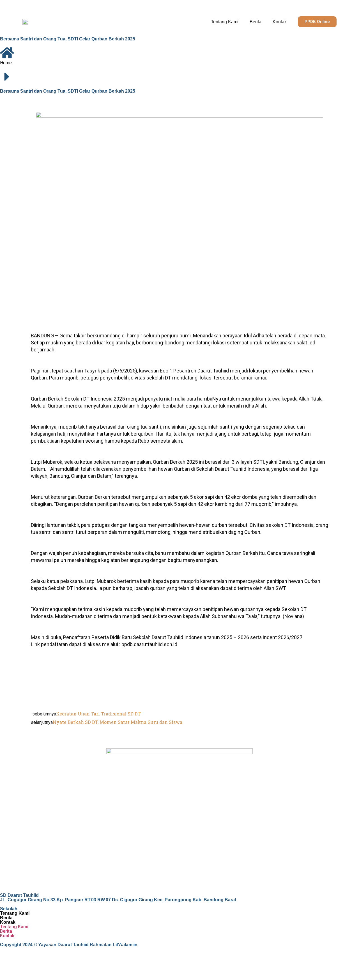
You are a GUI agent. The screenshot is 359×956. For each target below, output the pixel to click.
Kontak (280, 21)
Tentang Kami (224, 21)
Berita (255, 21)
